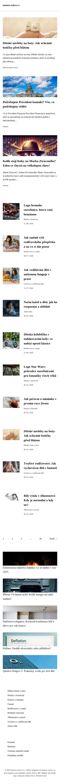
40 (40, 539)
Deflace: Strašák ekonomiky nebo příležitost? (27, 648)
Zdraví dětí (28, 312)
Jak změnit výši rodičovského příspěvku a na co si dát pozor (39, 242)
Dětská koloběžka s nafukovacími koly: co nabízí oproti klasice (38, 339)
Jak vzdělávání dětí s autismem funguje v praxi (37, 274)
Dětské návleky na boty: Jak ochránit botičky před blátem (39, 436)
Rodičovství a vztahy (32, 252)
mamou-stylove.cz (11, 5)
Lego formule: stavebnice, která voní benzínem (38, 210)
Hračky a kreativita (31, 219)
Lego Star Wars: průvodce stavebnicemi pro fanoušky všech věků (40, 371)
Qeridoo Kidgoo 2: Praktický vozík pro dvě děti (28, 671)
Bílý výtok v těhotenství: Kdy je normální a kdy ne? (40, 500)
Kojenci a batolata (31, 409)
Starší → (53, 539)
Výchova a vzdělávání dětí (34, 284)
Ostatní (5, 127)
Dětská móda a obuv (10, 68)
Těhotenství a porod (31, 510)
